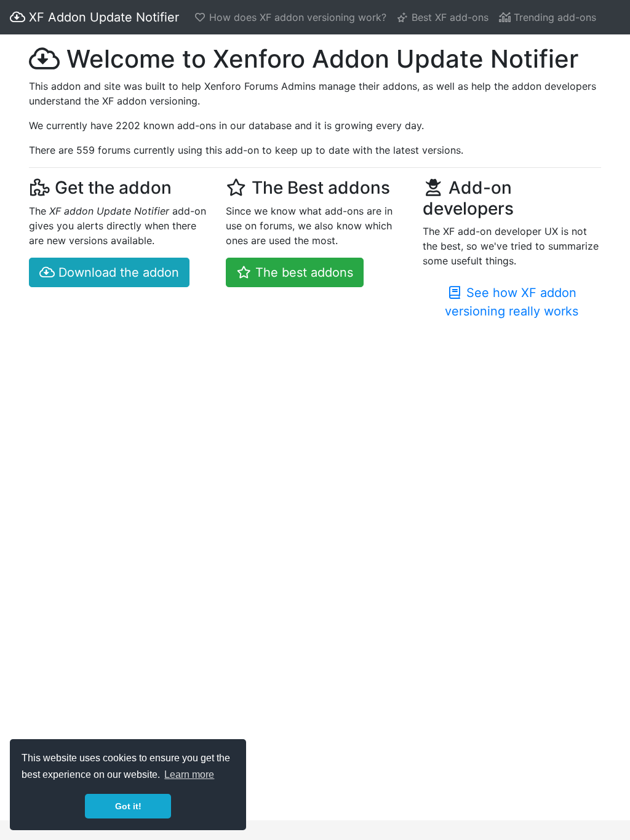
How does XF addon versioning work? (296, 17)
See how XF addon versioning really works (511, 302)
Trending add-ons (553, 17)
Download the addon (117, 272)
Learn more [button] (189, 774)
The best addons (302, 272)
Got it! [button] (128, 806)
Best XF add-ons (448, 17)
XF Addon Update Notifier (102, 17)
